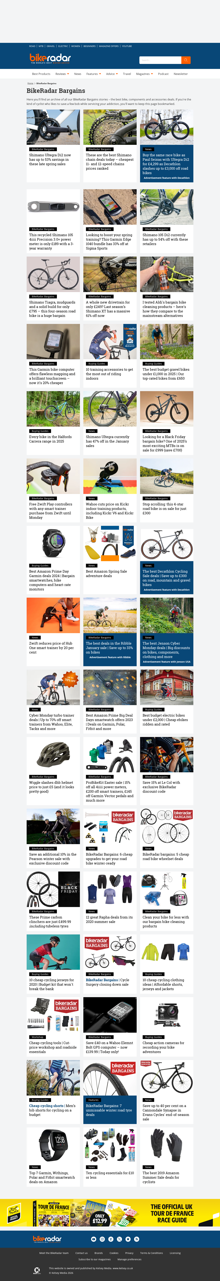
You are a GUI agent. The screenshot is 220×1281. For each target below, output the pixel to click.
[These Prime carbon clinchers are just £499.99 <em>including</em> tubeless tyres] (53, 889)
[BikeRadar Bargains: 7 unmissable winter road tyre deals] (110, 1078)
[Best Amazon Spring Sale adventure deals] (110, 543)
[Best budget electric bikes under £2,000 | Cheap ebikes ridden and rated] (166, 687)
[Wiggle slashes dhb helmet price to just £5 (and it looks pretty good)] (53, 754)
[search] (186, 60)
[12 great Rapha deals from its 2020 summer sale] (110, 889)
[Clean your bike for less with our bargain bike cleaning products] (166, 889)
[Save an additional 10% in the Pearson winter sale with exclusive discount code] (53, 826)
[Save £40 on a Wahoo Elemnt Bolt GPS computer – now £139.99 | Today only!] (110, 1015)
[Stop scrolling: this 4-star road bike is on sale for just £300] (166, 476)
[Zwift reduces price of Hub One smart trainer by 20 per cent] (53, 615)
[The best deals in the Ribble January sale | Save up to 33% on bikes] (110, 615)
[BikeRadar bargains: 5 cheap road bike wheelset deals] (166, 826)
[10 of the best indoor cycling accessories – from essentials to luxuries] (110, 341)
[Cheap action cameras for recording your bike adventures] (166, 1015)
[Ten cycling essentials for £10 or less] (110, 1145)
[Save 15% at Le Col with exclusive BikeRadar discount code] (166, 754)
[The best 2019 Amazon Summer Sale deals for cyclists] (166, 1145)
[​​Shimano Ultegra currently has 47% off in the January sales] (110, 409)
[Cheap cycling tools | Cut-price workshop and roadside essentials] (53, 1015)
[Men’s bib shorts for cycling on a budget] (53, 1078)
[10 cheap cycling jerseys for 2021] (53, 952)
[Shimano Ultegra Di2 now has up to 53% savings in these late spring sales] (53, 127)
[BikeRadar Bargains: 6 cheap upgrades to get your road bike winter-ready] (110, 826)
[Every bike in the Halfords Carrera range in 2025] (53, 409)
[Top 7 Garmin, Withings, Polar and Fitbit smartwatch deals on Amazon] (53, 1145)
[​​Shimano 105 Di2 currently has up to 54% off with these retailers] (166, 207)
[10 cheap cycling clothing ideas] (166, 952)
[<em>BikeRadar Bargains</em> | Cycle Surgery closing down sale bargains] (110, 952)
